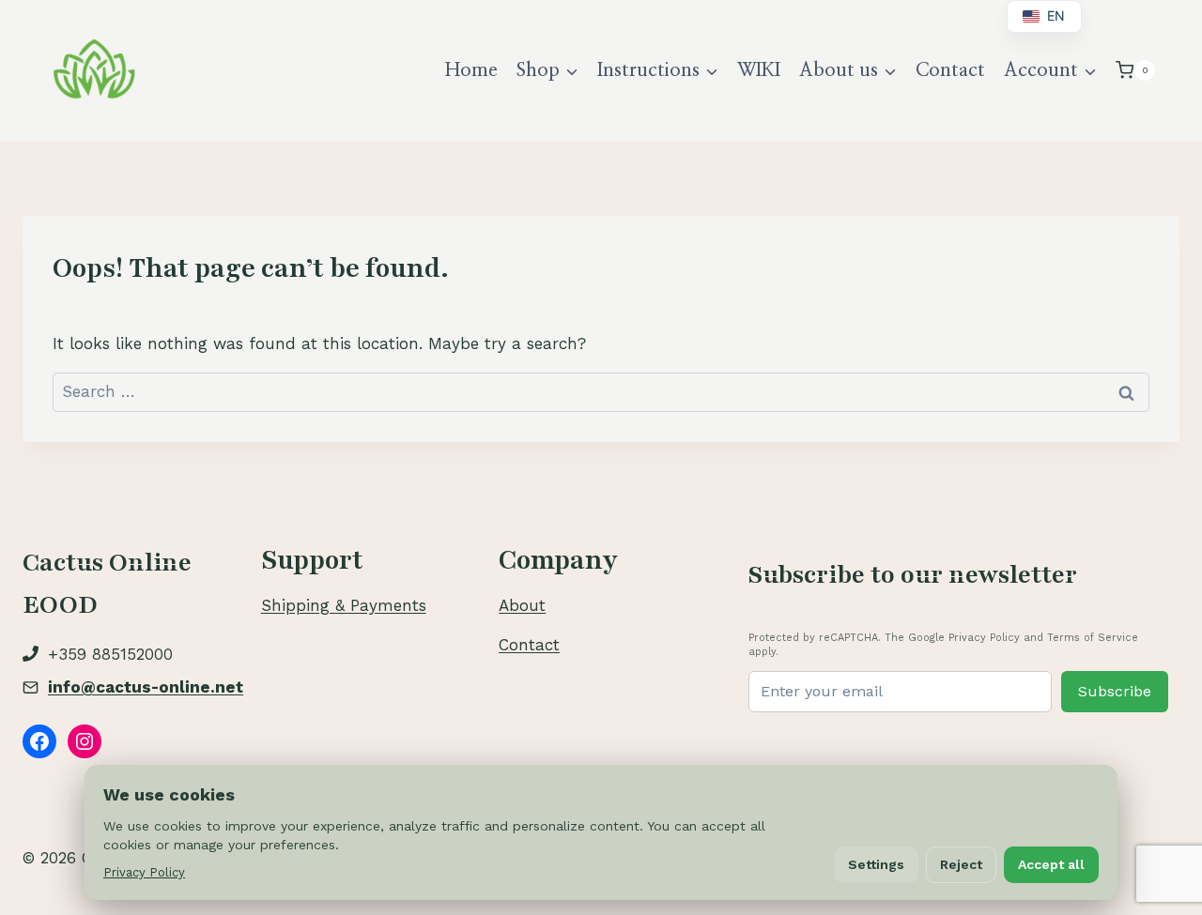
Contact (950, 70)
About (522, 605)
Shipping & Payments (343, 605)
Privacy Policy (144, 872)
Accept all (1051, 864)
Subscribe (1114, 691)
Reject (961, 864)
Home (471, 70)
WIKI (758, 70)
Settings (876, 864)
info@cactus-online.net (145, 687)
